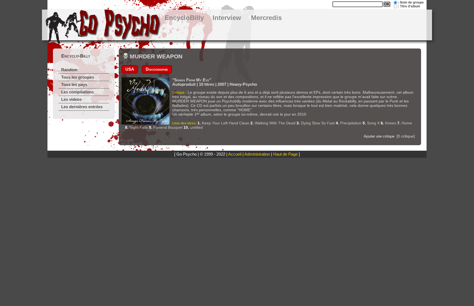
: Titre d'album (409, 6)
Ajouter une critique (379, 136)
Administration (257, 154)
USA (129, 69)
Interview (227, 17)
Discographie (157, 69)
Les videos (71, 99)
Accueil (234, 154)
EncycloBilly (184, 17)
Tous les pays (74, 84)
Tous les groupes (77, 77)
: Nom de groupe (411, 2)
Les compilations (77, 92)
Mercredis (266, 17)
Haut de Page (285, 154)
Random (69, 70)
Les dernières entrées (82, 107)
